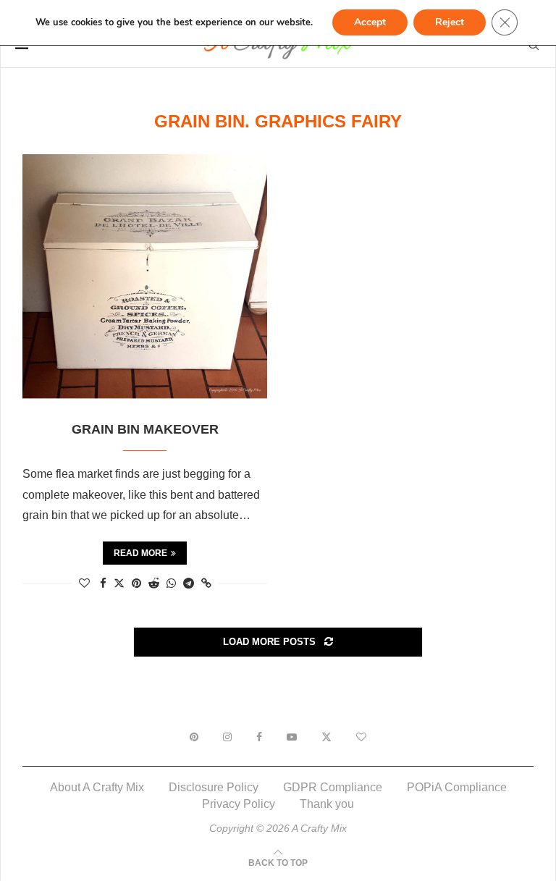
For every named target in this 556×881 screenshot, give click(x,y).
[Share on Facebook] (103, 583)
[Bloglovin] (361, 737)
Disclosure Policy (213, 787)
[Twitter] (326, 737)
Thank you (327, 804)
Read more (140, 553)
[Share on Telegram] (188, 583)
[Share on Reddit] (153, 583)
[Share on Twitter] (119, 582)
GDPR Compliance (332, 787)
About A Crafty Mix (97, 787)
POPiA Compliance (457, 787)
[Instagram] (227, 737)
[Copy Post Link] (206, 583)
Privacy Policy (238, 804)
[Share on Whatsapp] (171, 583)
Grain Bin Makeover (145, 429)
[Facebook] (259, 737)
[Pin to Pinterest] (136, 583)
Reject (449, 22)
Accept (370, 22)
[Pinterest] (194, 737)
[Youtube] (292, 737)
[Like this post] (84, 583)
